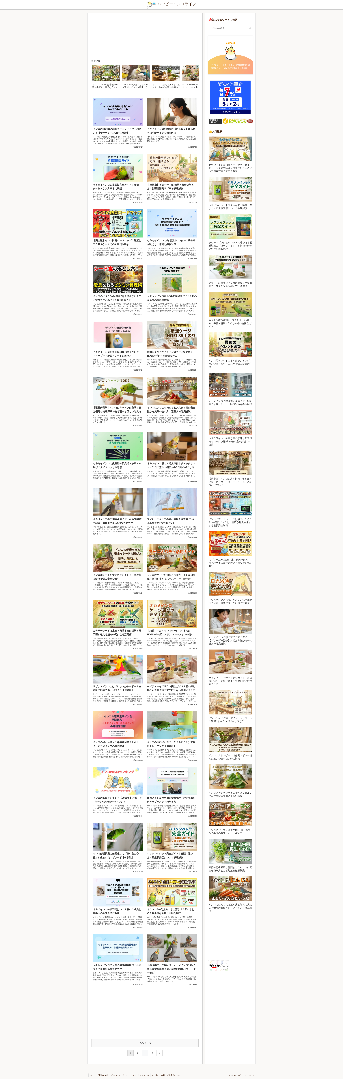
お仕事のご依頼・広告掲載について (167, 1075)
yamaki (230, 43)
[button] (193, 77)
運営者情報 (103, 1075)
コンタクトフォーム (140, 1075)
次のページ (145, 1043)
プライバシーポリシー (120, 1075)
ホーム (93, 1075)
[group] (106, 78)
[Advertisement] (145, 36)
